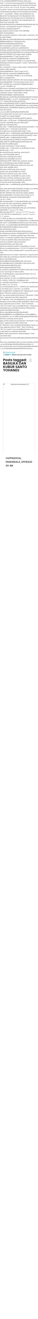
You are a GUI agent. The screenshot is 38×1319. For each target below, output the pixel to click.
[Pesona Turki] (12, 360)
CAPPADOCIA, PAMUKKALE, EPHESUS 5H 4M (19, 462)
